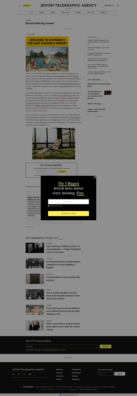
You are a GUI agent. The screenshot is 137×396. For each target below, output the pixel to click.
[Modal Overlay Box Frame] (68, 198)
